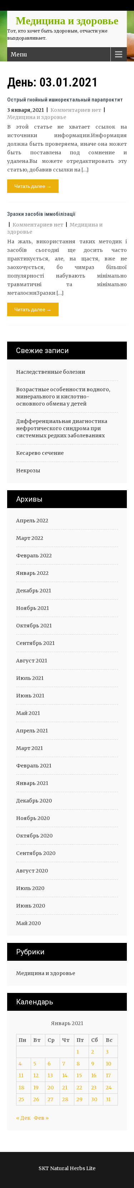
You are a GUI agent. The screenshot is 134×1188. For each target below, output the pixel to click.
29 (79, 1099)
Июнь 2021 (30, 695)
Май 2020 (28, 923)
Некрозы (28, 470)
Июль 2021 (30, 678)
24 (109, 1087)
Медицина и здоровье (36, 117)
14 (65, 1075)
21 (65, 1087)
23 (93, 1087)
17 (108, 1075)
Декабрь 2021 (33, 590)
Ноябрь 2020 (33, 818)
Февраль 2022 (34, 555)
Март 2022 (29, 538)
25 (21, 1099)
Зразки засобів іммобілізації (41, 214)
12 (36, 1075)
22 (79, 1087)
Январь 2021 (32, 783)
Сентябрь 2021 (35, 643)
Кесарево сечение (40, 453)
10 (108, 1063)
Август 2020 (32, 871)
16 (93, 1075)
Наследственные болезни (50, 372)
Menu (19, 54)
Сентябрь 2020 (35, 853)
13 (50, 1075)
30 (94, 1099)
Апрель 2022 (32, 520)
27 (50, 1099)
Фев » (41, 1118)
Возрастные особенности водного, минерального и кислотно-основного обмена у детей (63, 396)
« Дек (23, 1118)
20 (51, 1087)
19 (36, 1087)
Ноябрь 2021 (32, 608)
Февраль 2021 (33, 765)
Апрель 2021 (32, 730)
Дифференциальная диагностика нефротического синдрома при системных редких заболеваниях (61, 428)
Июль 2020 (30, 888)
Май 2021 (28, 713)
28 (65, 1099)
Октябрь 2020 (34, 835)
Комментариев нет (75, 110)
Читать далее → (32, 186)
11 (21, 1075)
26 (36, 1099)
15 (79, 1075)
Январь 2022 (32, 573)
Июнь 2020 (30, 906)
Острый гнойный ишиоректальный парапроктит (65, 99)
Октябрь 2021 (34, 625)
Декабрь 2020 (34, 800)
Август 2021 (31, 660)
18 (21, 1087)
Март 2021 (29, 748)
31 (108, 1099)
